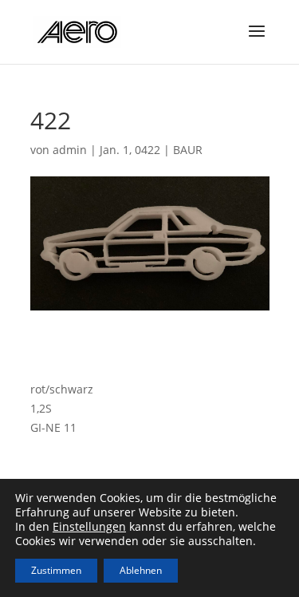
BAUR (188, 149)
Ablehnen (141, 570)
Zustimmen (56, 570)
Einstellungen (89, 527)
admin (70, 149)
